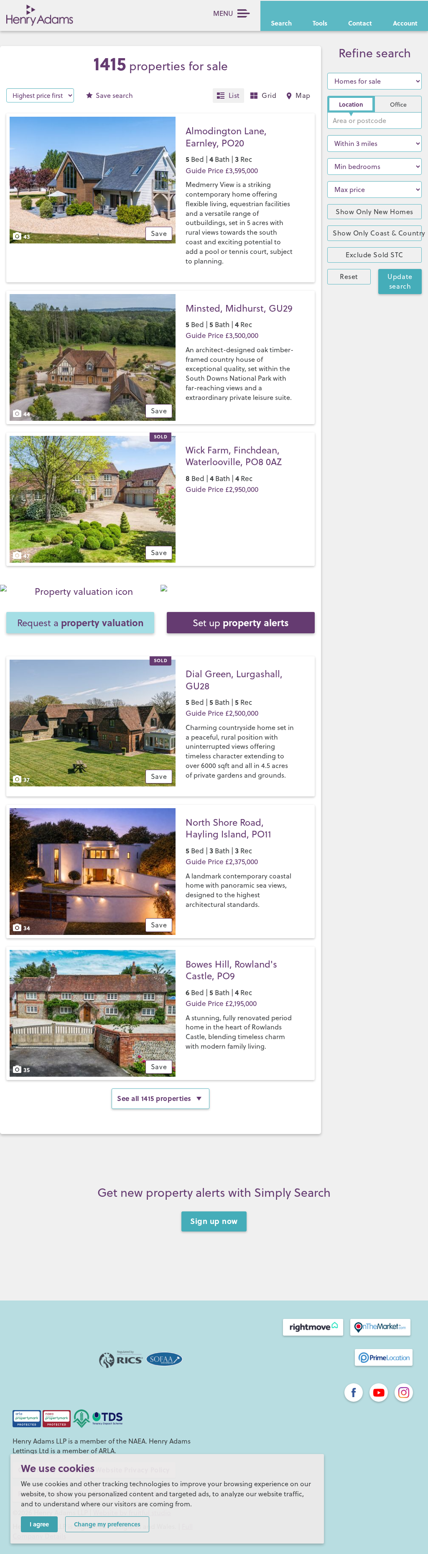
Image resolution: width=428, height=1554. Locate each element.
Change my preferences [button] (107, 1524)
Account (405, 23)
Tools (320, 23)
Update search (399, 281)
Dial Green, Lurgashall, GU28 (234, 679)
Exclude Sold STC (374, 254)
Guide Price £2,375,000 (222, 862)
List (234, 95)
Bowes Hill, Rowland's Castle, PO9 (231, 970)
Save (114, 95)
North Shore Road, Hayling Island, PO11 (228, 828)
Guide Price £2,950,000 (222, 489)
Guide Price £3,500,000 (222, 335)
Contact (360, 23)
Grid (269, 95)
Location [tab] (351, 104)
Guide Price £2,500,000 (222, 713)
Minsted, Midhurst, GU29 (239, 308)
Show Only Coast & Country (377, 233)
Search (281, 23)
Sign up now (214, 1221)
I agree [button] (39, 1524)
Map (303, 95)
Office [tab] (398, 104)
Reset (349, 276)
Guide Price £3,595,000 (222, 171)
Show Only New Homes (374, 211)
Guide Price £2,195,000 (221, 1003)
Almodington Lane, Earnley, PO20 (226, 136)
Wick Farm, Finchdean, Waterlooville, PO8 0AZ (234, 456)
